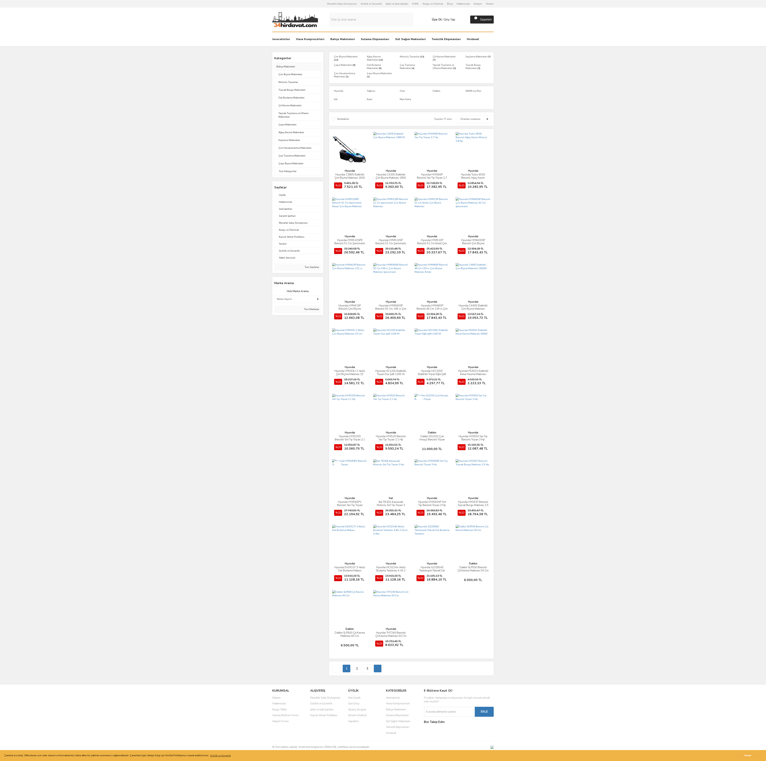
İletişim (478, 3)
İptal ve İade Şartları (397, 3)
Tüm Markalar (311, 309)
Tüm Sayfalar (311, 267)
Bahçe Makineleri (285, 66)
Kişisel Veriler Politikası (323, 715)
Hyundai (350, 171)
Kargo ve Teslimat (433, 3)
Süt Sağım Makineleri (398, 721)
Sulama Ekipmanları (397, 715)
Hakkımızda (463, 3)
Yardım (490, 3)
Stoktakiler (343, 119)
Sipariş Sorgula (357, 709)
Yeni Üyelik (354, 698)
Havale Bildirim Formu (285, 715)
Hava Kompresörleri (398, 703)
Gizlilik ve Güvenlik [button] (220, 755)
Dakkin (432, 432)
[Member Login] (427, 20)
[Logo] (295, 19)
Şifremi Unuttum (357, 715)
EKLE (484, 712)
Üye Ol (437, 20)
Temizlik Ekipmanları (397, 727)
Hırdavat (391, 733)
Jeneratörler (393, 698)
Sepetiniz (353, 721)
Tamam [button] (747, 755)
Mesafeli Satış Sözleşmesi (342, 3)
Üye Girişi (353, 703)
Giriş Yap (449, 20)
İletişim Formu (280, 721)
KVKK (415, 3)
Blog (450, 3)
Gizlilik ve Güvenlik (371, 3)
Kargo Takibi (279, 709)
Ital (391, 498)
